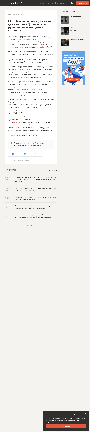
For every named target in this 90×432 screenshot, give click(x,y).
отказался (18, 122)
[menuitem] (3, 3)
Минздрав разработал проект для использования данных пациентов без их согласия (36, 189)
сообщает (43, 47)
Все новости (53, 170)
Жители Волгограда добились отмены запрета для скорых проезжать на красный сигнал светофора (36, 207)
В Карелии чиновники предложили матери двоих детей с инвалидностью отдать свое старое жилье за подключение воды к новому (36, 179)
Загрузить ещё (31, 225)
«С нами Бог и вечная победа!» (76, 17)
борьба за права (18, 160)
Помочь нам (82, 3)
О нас (42, 3)
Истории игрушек (77, 39)
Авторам (50, 3)
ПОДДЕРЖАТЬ (66, 426)
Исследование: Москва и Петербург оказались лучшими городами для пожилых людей (35, 198)
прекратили (20, 81)
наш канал (30, 143)
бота (41, 145)
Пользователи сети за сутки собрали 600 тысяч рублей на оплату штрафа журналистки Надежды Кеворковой (36, 216)
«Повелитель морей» (75, 29)
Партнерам (59, 3)
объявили (19, 69)
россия (27, 160)
